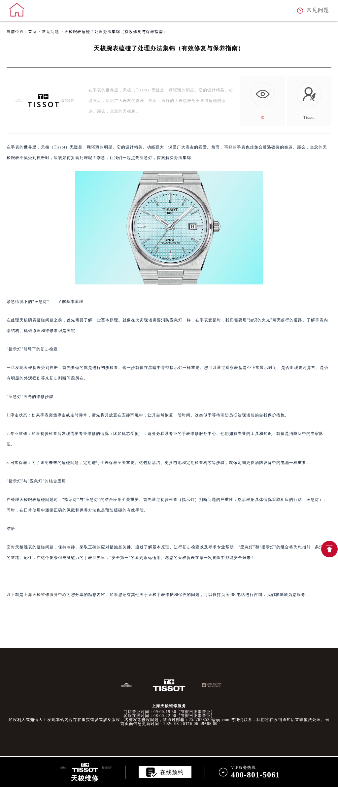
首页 (32, 31)
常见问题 (50, 31)
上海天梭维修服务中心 (45, 594)
